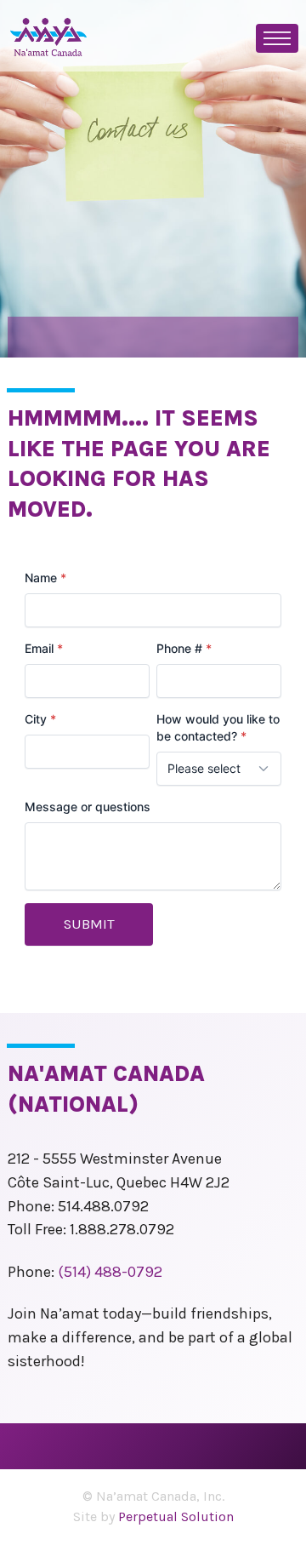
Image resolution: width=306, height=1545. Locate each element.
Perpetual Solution (176, 1516)
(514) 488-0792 (110, 1271)
